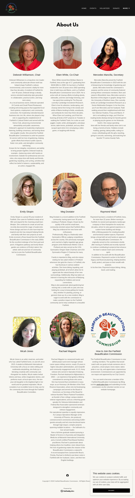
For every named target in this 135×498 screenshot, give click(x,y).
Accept (111, 490)
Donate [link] (116, 8)
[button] (126, 8)
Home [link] (84, 8)
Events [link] (93, 8)
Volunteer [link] (105, 8)
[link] (11, 8)
